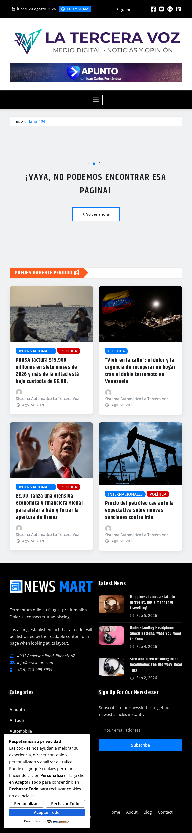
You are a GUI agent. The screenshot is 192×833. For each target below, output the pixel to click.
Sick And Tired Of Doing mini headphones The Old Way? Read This (156, 665)
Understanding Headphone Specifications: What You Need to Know (155, 633)
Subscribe (140, 745)
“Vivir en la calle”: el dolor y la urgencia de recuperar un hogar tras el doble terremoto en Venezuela (140, 371)
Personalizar (26, 803)
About (132, 812)
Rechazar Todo (65, 803)
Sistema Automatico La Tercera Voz (47, 398)
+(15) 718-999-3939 (34, 669)
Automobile (21, 731)
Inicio (18, 121)
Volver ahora (97, 214)
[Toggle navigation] (96, 100)
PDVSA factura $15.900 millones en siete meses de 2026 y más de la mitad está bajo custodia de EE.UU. (47, 371)
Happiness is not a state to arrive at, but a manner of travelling (152, 602)
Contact (165, 812)
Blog (148, 812)
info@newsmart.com (35, 662)
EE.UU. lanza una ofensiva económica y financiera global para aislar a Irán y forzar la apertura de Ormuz (49, 507)
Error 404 (37, 121)
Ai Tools (17, 720)
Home (114, 812)
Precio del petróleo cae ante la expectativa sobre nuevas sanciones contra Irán (139, 510)
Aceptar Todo (47, 812)
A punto (17, 709)
